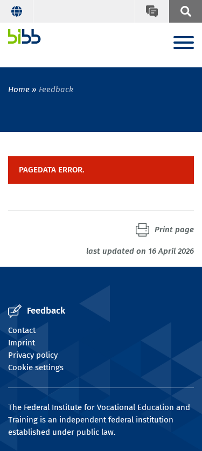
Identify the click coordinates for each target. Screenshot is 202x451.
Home (19, 89)
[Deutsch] (16, 11)
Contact (22, 330)
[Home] (24, 36)
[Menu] (183, 43)
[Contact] (151, 11)
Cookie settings (36, 367)
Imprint (21, 343)
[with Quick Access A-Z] (185, 11)
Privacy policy (33, 355)
